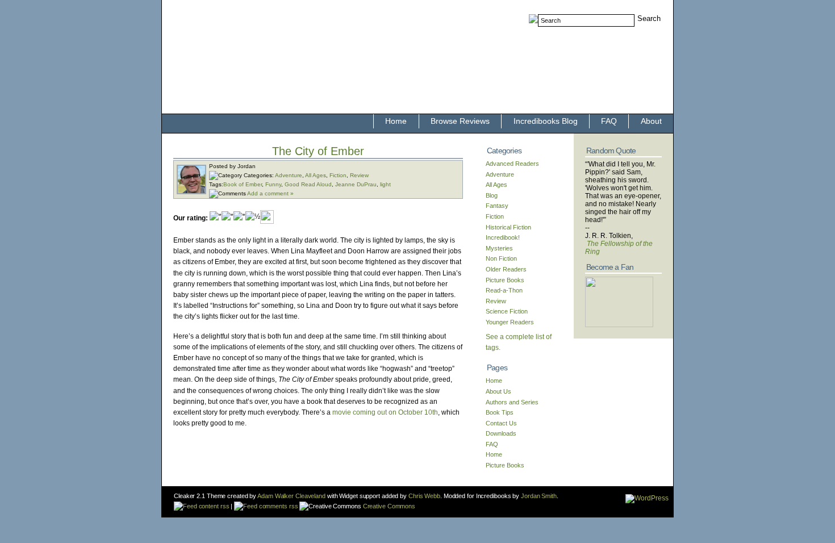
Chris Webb (424, 495)
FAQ (609, 121)
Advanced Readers (512, 163)
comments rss (277, 506)
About (651, 121)
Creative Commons (388, 506)
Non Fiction (501, 258)
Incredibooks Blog (545, 121)
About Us (498, 391)
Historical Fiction (508, 227)
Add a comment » (270, 193)
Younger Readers (510, 322)
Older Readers (506, 269)
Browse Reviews (460, 121)
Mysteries (499, 248)
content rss (213, 506)
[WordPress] (647, 498)
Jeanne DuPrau (356, 184)
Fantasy (497, 205)
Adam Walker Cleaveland (291, 495)
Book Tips (499, 412)
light (385, 184)
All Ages (315, 175)
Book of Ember (242, 184)
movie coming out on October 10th (385, 412)
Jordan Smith (539, 495)
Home (396, 121)
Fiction (337, 175)
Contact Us (501, 423)
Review (359, 175)
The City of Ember (318, 151)
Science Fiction (507, 311)
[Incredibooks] (619, 325)
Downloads (501, 433)
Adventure (288, 175)
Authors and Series (512, 402)
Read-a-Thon (504, 290)
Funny (273, 184)
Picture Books (505, 280)
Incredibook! (503, 237)
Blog (492, 195)
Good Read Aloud (308, 184)
